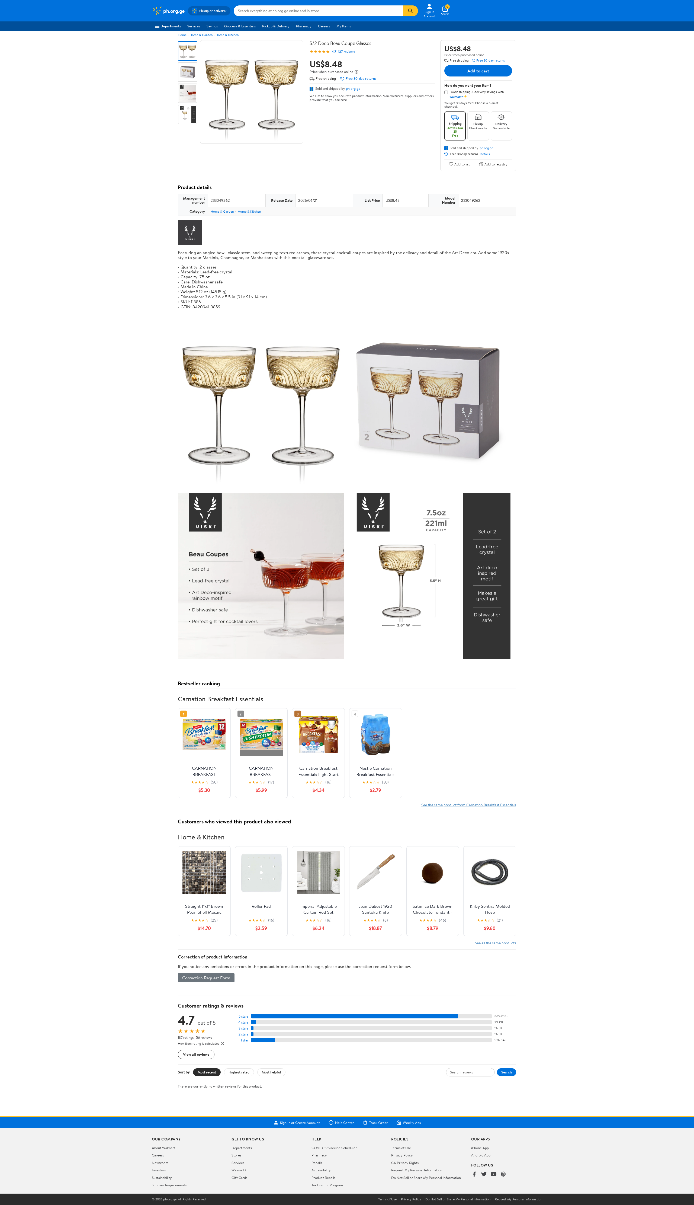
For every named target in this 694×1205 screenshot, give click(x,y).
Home (182, 35)
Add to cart (478, 71)
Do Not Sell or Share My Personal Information (426, 1177)
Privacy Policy (402, 1155)
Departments (170, 26)
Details (485, 154)
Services (193, 26)
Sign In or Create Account (300, 1122)
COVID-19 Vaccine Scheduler (334, 1147)
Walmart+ (239, 1170)
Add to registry (495, 164)
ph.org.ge (353, 88)
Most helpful (271, 1072)
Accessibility (321, 1170)
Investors (159, 1170)
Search (506, 1072)
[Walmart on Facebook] (474, 1174)
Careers (324, 26)
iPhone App (480, 1147)
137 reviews (346, 52)
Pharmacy (303, 26)
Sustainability (162, 1177)
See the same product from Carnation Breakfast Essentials (468, 804)
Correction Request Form (206, 978)
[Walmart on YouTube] (494, 1174)
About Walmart (163, 1147)
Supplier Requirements (169, 1184)
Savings (212, 26)
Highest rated (239, 1072)
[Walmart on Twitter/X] (484, 1174)
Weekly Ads (412, 1122)
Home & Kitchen (227, 35)
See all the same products (495, 942)
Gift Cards (239, 1177)
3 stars (243, 1028)
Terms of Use (401, 1147)
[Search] (410, 10)
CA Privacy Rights (405, 1162)
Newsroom (160, 1162)
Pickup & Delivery (276, 26)
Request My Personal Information (416, 1170)
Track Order (378, 1122)
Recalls (316, 1162)
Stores (236, 1155)
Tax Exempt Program (327, 1184)
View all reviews (196, 1054)
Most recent (207, 1072)
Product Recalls (323, 1177)
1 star (244, 1040)
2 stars (243, 1034)
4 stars (243, 1022)
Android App (480, 1155)
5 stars (243, 1016)
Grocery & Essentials (240, 26)
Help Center (344, 1122)
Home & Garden (201, 35)
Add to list (462, 164)
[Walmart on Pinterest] (503, 1174)
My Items (343, 26)
